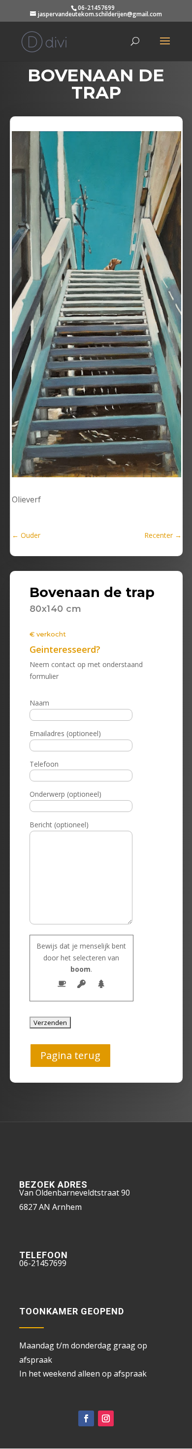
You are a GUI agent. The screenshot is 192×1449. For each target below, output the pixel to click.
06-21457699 (96, 7)
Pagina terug (70, 1055)
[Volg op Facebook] (86, 1418)
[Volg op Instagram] (106, 1418)
